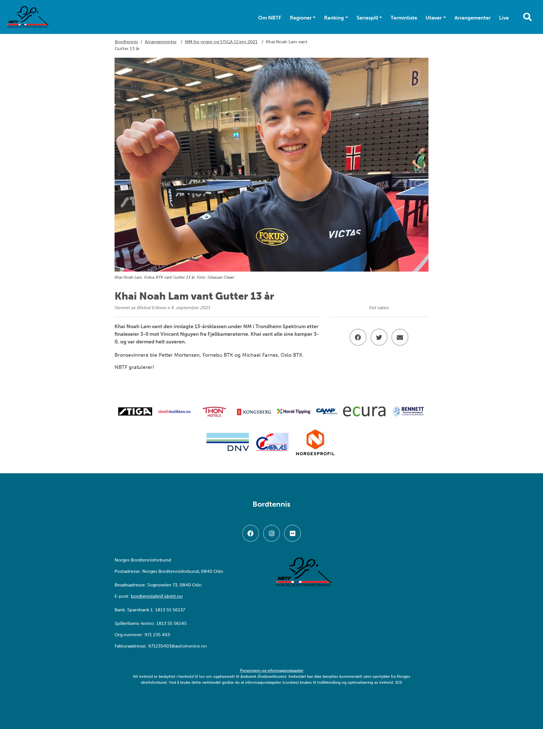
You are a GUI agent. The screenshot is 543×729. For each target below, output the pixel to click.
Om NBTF (269, 18)
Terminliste (404, 18)
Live (504, 18)
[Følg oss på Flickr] (292, 533)
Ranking (334, 18)
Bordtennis (126, 41)
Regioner (301, 18)
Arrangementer (472, 18)
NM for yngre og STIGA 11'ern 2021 (221, 41)
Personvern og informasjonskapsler (271, 670)
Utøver (434, 18)
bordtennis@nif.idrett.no (157, 596)
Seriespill (367, 18)
